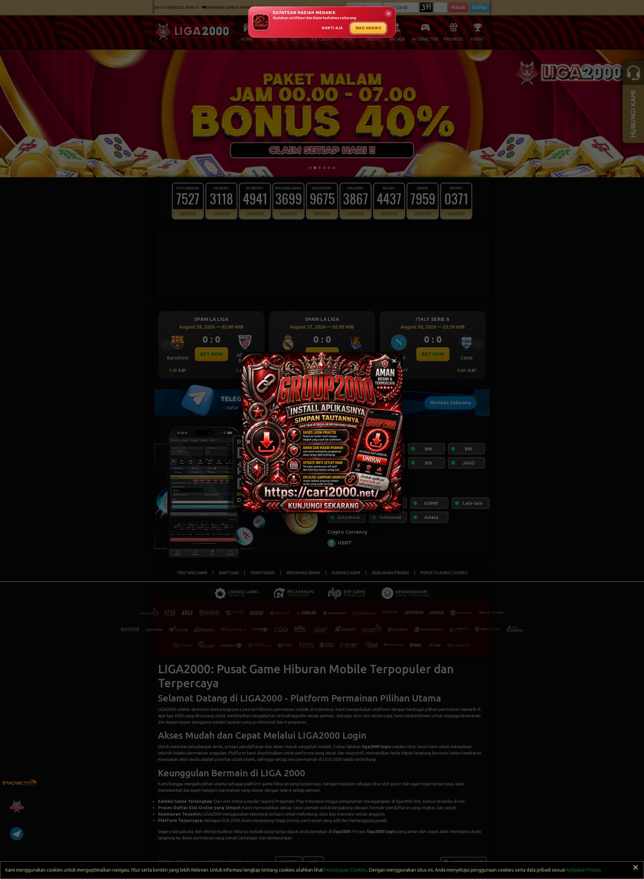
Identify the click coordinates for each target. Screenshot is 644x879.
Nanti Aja (332, 28)
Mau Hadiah (368, 28)
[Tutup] (394, 361)
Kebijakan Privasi (583, 870)
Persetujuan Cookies (345, 870)
